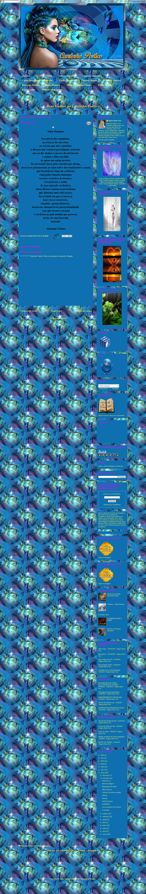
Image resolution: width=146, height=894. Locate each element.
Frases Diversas (52, 85)
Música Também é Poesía (79, 85)
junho (104, 825)
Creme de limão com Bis (106, 726)
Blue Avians (102, 654)
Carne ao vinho (103, 731)
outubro (105, 813)
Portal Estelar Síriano (105, 665)
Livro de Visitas (44, 75)
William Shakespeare (52, 89)
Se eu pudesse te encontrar (111, 807)
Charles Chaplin (89, 80)
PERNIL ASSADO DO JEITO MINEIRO (111, 737)
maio (104, 828)
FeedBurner (116, 504)
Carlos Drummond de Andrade (37, 80)
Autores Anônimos (68, 75)
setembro (105, 816)
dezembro (106, 775)
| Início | (26, 75)
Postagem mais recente (28, 310)
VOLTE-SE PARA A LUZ (106, 702)
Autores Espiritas (92, 75)
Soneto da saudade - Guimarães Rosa (114, 595)
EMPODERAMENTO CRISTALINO (110, 697)
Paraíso (104, 795)
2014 (103, 767)
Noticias (104, 798)
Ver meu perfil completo (106, 140)
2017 (103, 758)
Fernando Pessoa (30, 85)
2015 (103, 764)
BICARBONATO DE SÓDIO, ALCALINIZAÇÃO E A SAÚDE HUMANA (108, 685)
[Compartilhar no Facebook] (69, 236)
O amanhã (105, 810)
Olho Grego (102, 649)
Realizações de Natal (109, 786)
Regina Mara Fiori (35, 236)
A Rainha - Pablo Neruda (115, 604)
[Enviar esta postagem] (56, 236)
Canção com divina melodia (111, 792)
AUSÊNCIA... (106, 804)
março (104, 834)
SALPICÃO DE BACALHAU (107, 721)
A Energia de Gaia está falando (108, 692)
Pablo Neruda (105, 85)
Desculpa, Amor (103, 615)
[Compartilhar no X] (67, 236)
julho (104, 822)
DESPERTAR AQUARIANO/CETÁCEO (111, 708)
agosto (105, 819)
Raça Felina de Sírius (105, 659)
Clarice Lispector (112, 80)
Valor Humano (107, 789)
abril (104, 831)
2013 (103, 770)
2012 (103, 773)
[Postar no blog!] (65, 236)
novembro (106, 778)
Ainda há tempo (107, 801)
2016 (103, 761)
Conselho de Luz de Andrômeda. (109, 670)
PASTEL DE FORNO (105, 742)
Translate (115, 388)
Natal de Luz (106, 781)
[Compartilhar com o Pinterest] (71, 236)
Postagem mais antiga (83, 310)
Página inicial (56, 310)
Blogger (92, 879)
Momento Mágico (108, 783)
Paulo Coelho (28, 89)
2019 (103, 755)
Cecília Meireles (66, 80)
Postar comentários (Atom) (59, 318)
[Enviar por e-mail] (63, 236)
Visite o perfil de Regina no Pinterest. (110, 466)
